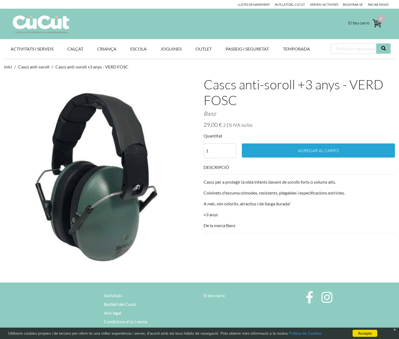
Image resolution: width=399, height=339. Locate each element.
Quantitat (213, 135)
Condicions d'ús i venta (125, 321)
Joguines (171, 48)
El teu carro (214, 295)
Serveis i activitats (324, 4)
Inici (8, 66)
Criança (106, 48)
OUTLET (203, 48)
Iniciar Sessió (378, 4)
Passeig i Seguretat (247, 48)
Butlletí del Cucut (290, 4)
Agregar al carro (318, 150)
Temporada (296, 48)
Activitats (113, 295)
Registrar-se (353, 4)
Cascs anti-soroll (33, 66)
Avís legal (112, 312)
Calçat (75, 48)
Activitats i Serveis (32, 48)
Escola (138, 48)
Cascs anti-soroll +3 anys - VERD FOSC (91, 66)
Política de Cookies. (306, 333)
